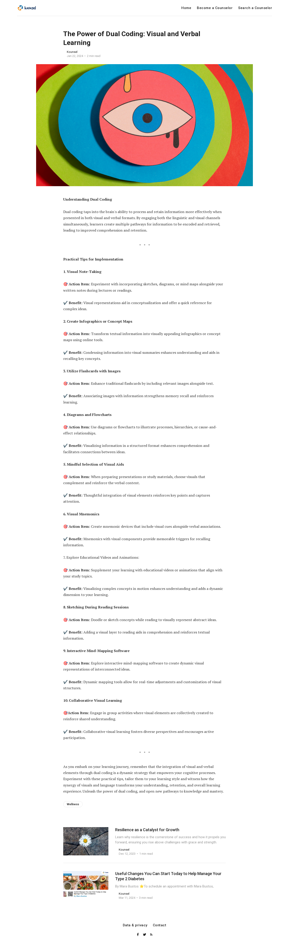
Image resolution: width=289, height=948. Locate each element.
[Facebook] (138, 935)
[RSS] (151, 935)
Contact (159, 925)
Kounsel (72, 52)
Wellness (73, 804)
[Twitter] (145, 935)
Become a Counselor (215, 8)
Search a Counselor (255, 8)
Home (186, 8)
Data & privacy (135, 925)
